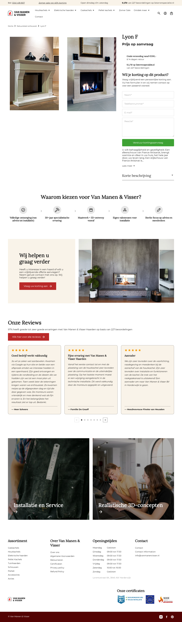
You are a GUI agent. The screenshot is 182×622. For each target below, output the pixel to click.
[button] (42, 10)
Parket (11, 571)
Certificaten (56, 564)
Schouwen (13, 567)
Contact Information (145, 551)
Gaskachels (13, 548)
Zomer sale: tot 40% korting (53, 3)
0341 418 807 (18, 3)
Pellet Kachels (15, 559)
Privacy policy (57, 567)
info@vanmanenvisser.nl (147, 555)
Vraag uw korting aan (36, 286)
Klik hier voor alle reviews (26, 337)
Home (10, 26)
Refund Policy (57, 571)
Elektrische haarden (18, 555)
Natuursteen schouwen (27, 26)
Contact (139, 548)
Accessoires (14, 575)
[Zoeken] (159, 13)
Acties (11, 578)
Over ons (54, 552)
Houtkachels (14, 551)
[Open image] (126, 271)
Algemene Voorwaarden (62, 556)
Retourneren (56, 560)
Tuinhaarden (14, 563)
